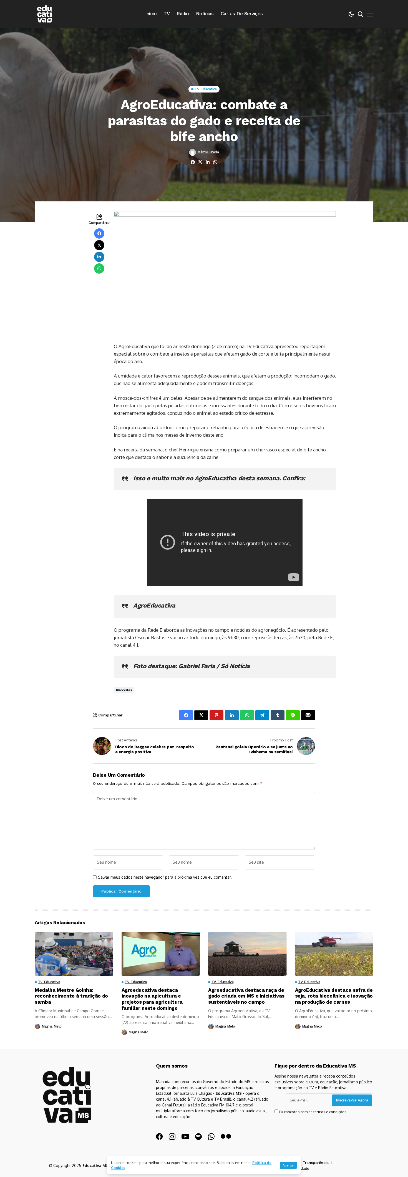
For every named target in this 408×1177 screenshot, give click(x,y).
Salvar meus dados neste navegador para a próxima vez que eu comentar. (165, 877)
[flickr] (226, 1136)
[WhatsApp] (211, 1136)
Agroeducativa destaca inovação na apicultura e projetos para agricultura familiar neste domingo (152, 999)
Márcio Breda (208, 152)
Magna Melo (52, 1026)
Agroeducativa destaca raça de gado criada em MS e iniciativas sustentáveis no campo (246, 996)
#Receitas (124, 690)
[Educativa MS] (44, 14)
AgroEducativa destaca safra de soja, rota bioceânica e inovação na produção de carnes (334, 996)
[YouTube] (185, 1136)
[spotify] (198, 1136)
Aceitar (288, 1165)
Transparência (316, 1162)
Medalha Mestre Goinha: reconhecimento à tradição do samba (71, 996)
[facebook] (159, 1136)
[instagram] (172, 1136)
